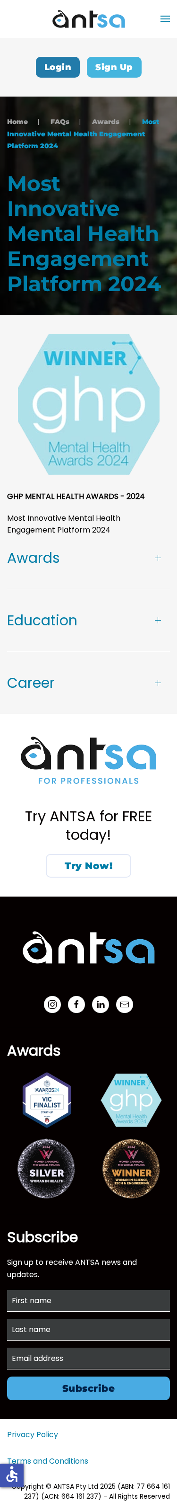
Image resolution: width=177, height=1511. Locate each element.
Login (58, 67)
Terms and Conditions (47, 1461)
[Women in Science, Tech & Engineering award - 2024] (131, 1168)
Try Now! (88, 865)
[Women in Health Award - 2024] (46, 1168)
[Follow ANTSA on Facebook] (76, 1004)
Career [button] (31, 683)
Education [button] (42, 620)
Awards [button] (33, 558)
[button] (165, 19)
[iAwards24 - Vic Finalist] (46, 1099)
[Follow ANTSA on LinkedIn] (100, 1004)
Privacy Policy (32, 1434)
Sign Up (114, 67)
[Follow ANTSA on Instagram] (52, 1004)
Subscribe (88, 1388)
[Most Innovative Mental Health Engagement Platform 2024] (131, 1099)
